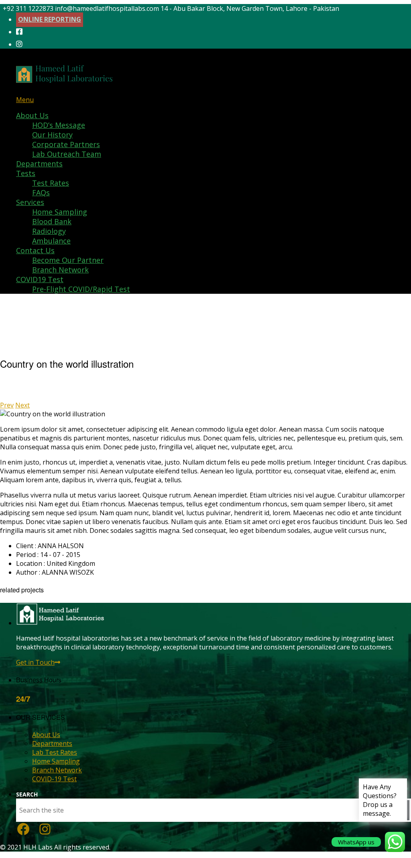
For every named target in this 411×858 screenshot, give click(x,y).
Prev (7, 405)
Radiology (49, 231)
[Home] (64, 77)
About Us (32, 115)
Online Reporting (49, 19)
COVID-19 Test (54, 778)
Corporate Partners (66, 144)
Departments (39, 163)
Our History (52, 134)
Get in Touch (35, 662)
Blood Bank (51, 221)
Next (22, 405)
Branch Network (60, 269)
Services (30, 202)
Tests (25, 173)
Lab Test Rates (54, 752)
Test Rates (50, 183)
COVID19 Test (39, 279)
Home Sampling (59, 212)
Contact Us (35, 250)
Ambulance (51, 241)
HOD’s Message (58, 125)
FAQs (41, 192)
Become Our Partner (68, 260)
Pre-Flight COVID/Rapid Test (81, 289)
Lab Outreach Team (66, 154)
